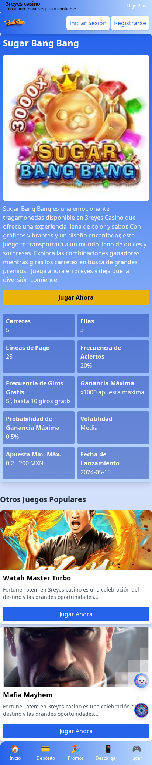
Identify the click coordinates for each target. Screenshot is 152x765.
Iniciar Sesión (88, 23)
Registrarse (130, 23)
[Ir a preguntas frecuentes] (141, 680)
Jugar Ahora (76, 297)
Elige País (136, 6)
